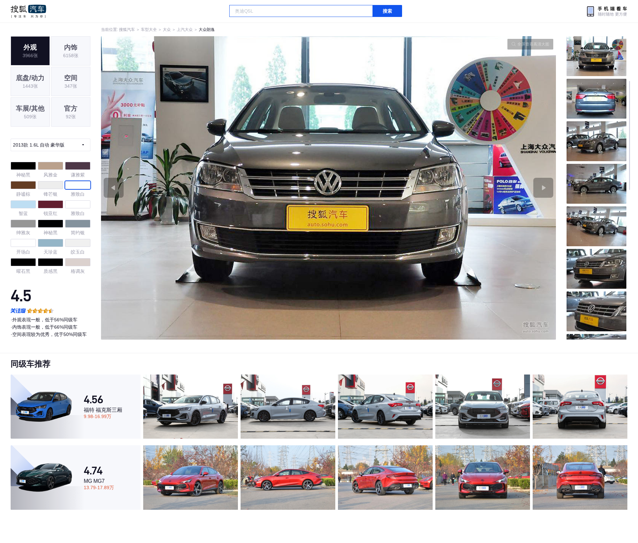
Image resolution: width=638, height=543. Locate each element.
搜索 (387, 11)
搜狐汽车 (28, 11)
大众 (167, 29)
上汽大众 (185, 29)
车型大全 (149, 29)
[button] (215, 188)
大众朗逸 (207, 29)
